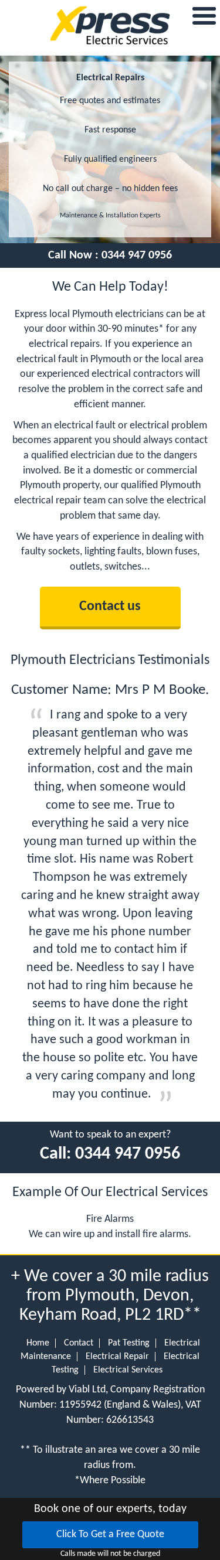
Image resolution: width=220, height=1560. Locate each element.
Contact (78, 1343)
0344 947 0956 (136, 255)
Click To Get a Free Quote (110, 1534)
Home (37, 1343)
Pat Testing (129, 1343)
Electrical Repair (117, 1356)
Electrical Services (128, 1370)
